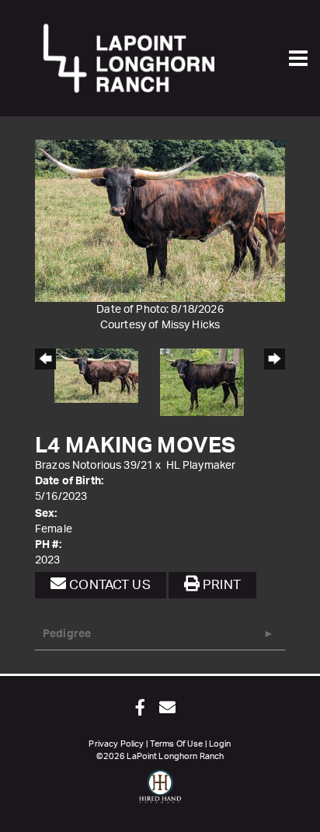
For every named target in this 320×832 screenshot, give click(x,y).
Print (220, 584)
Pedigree (67, 634)
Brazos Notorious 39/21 (94, 465)
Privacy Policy (116, 744)
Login (220, 744)
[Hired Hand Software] (160, 793)
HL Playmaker (201, 465)
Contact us (108, 584)
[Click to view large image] (160, 220)
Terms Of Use (176, 744)
